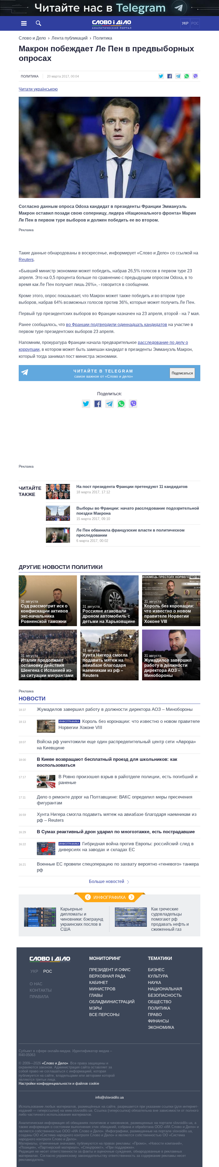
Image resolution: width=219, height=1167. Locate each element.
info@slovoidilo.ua (109, 1097)
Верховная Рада (107, 976)
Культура (158, 976)
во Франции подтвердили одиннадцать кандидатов (116, 324)
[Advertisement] (109, 238)
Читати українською (38, 89)
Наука (154, 982)
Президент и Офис (110, 969)
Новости (32, 698)
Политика (102, 38)
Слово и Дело (32, 38)
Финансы (158, 1021)
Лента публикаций (70, 38)
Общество (159, 1001)
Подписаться (182, 373)
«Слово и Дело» (55, 1063)
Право (155, 1014)
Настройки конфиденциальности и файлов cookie (59, 1083)
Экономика (161, 1027)
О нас (36, 984)
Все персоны (104, 1014)
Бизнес (156, 969)
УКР (185, 23)
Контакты (41, 990)
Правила (39, 996)
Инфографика (109, 897)
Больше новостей (106, 881)
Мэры (95, 1008)
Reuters (26, 259)
